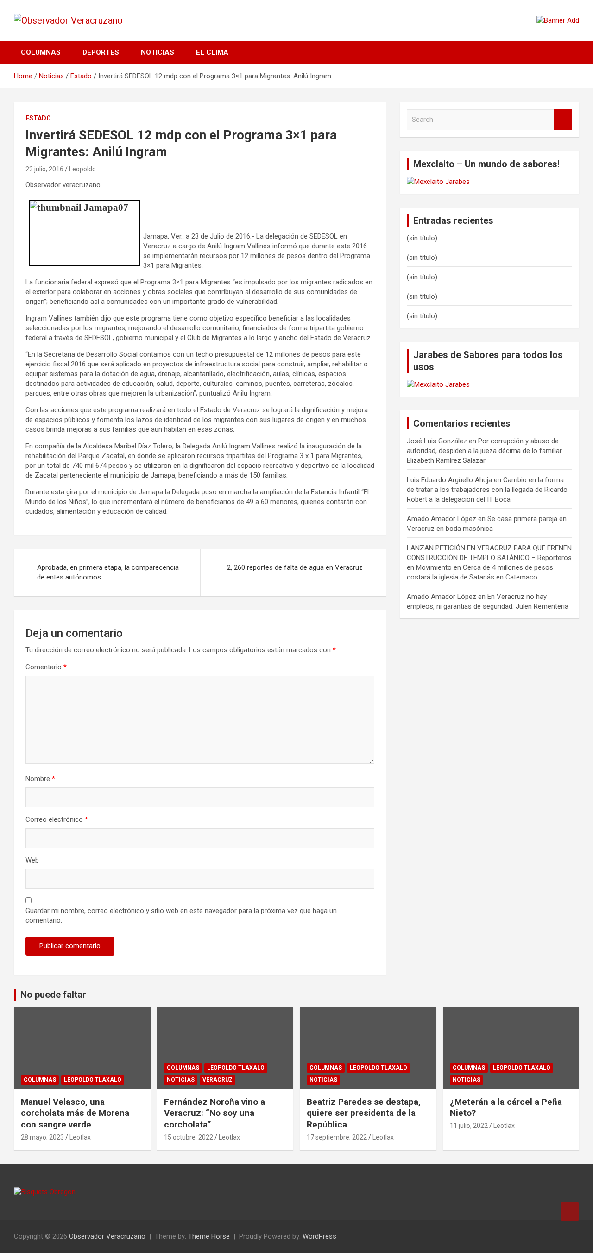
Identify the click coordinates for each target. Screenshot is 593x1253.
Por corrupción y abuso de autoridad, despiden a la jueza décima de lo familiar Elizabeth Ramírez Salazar (484, 451)
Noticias (157, 52)
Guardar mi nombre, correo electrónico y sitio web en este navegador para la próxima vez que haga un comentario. (181, 916)
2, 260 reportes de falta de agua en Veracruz (295, 567)
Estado (38, 118)
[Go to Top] (570, 1211)
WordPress (319, 1236)
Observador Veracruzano (107, 1236)
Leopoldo (82, 169)
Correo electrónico (56, 819)
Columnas (41, 52)
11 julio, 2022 (469, 1125)
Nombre (40, 778)
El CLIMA (212, 52)
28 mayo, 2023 (42, 1137)
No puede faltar (53, 994)
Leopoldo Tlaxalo (92, 1080)
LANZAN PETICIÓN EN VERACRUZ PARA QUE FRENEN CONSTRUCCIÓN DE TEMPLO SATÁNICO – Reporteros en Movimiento (489, 558)
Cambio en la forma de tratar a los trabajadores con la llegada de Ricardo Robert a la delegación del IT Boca (487, 490)
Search (563, 119)
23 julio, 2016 (44, 169)
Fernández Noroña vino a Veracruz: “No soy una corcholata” (214, 1113)
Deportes (100, 52)
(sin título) (422, 238)
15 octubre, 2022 (188, 1137)
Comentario (46, 667)
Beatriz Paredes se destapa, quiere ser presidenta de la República (364, 1113)
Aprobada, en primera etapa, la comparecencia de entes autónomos (108, 572)
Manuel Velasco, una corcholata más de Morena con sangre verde (75, 1113)
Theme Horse (209, 1236)
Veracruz (217, 1080)
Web (32, 860)
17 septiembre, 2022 (337, 1137)
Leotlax (80, 1137)
